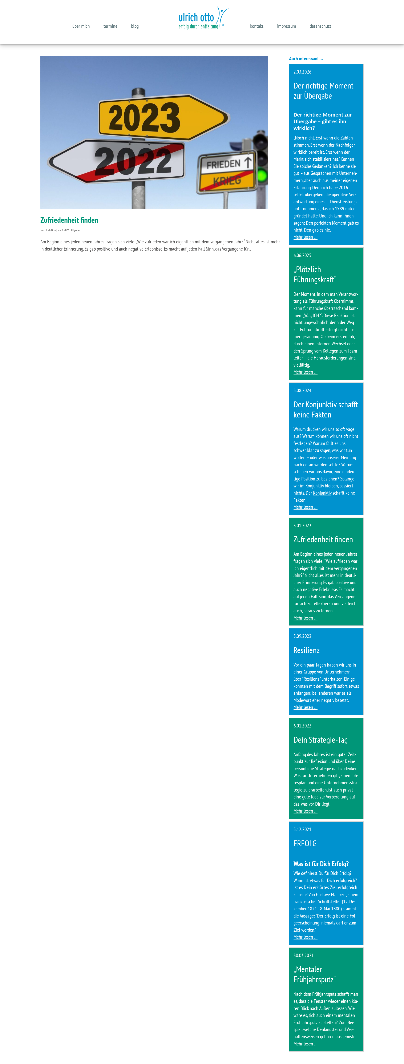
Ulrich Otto (50, 230)
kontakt (256, 26)
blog (135, 26)
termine (110, 26)
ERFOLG (305, 843)
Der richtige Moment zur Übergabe (324, 90)
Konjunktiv (322, 493)
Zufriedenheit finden (69, 220)
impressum (286, 26)
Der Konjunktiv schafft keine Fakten (326, 409)
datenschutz (320, 26)
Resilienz (307, 649)
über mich (81, 26)
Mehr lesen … (306, 237)
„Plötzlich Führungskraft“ (315, 274)
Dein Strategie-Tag (321, 739)
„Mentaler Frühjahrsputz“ (315, 974)
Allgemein (76, 230)
